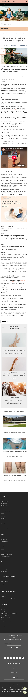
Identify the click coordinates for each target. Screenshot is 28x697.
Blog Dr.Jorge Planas (14, 668)
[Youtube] (11, 658)
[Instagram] (8, 658)
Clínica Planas (23, 45)
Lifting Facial (4, 501)
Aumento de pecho (6, 552)
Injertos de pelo (5, 528)
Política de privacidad (8, 689)
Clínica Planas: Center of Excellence (14, 429)
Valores (3, 611)
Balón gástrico (5, 581)
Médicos (3, 609)
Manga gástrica (5, 583)
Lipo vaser (4, 567)
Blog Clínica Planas (14, 663)
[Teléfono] (23, 658)
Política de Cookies (20, 689)
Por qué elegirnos (5, 617)
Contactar (14, 652)
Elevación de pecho (6, 556)
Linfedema (4, 516)
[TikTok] (20, 658)
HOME (2, 33)
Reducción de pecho (6, 554)
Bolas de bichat (5, 503)
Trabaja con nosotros (6, 624)
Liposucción (4, 571)
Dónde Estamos (14, 647)
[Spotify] (17, 658)
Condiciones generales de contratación (12, 691)
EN (26, 1)
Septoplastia (4, 541)
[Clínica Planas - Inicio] (8, 1)
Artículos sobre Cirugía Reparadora (13, 33)
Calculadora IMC (5, 586)
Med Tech (3, 626)
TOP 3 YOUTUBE (14, 677)
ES (24, 1)
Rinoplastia (4, 539)
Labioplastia (4, 596)
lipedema (4, 321)
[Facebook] (14, 658)
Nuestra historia (5, 615)
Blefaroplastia (4, 505)
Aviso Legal (22, 688)
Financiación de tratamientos (9, 613)
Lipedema (3, 518)
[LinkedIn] (5, 658)
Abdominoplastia (5, 569)
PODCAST (14, 672)
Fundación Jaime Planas (7, 621)
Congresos (4, 619)
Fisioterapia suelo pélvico (8, 598)
